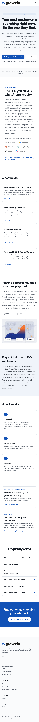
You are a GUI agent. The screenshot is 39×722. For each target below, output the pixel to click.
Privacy (4, 704)
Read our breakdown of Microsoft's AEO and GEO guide (18, 158)
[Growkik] (11, 3)
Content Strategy (7, 672)
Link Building (6, 669)
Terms (4, 706)
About (4, 698)
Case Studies (6, 686)
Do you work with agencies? (19, 592)
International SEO (7, 666)
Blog (3, 683)
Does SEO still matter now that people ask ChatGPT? (19, 572)
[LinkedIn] (3, 656)
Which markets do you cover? (19, 579)
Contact (4, 701)
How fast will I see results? (19, 586)
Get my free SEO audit (12, 57)
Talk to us (31, 57)
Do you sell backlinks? (19, 564)
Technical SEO (6, 674)
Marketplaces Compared (10, 689)
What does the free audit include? (19, 558)
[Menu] (35, 3)
